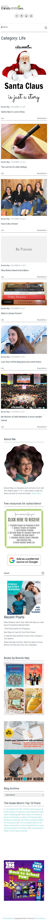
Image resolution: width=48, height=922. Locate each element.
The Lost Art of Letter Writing (14, 167)
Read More (41, 118)
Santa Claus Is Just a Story (13, 112)
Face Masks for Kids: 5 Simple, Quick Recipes (23, 809)
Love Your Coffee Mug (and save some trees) (21, 362)
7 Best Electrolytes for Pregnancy (17, 629)
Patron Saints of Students (31, 815)
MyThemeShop (39, 918)
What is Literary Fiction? (11, 313)
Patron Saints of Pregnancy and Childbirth (20, 812)
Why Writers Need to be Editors (15, 270)
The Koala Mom (8, 918)
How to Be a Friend (9, 224)
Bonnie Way (5, 107)
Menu (5, 27)
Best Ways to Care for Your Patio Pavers (20, 632)
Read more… (37, 493)
